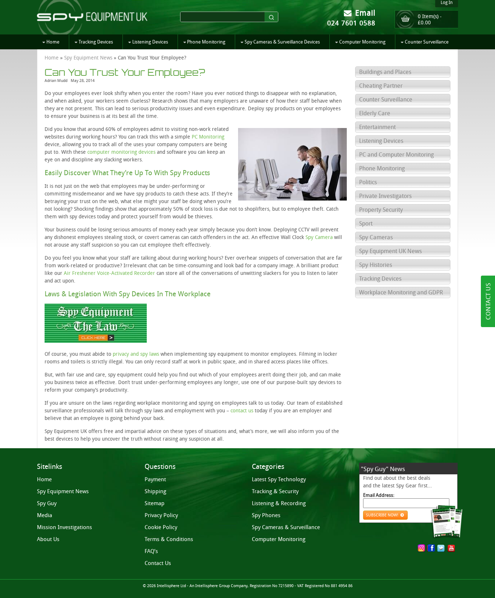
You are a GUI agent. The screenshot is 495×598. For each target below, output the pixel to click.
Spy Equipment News (88, 58)
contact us (241, 411)
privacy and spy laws (136, 354)
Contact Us (158, 563)
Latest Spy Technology (279, 479)
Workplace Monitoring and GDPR (401, 292)
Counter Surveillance (427, 42)
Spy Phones (266, 515)
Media (44, 515)
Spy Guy (47, 503)
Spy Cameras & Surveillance (286, 527)
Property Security (381, 209)
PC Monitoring (208, 137)
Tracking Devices (96, 42)
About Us (48, 539)
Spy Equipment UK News (390, 251)
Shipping (155, 491)
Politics (368, 182)
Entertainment (377, 127)
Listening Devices (150, 42)
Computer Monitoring (362, 42)
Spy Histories (375, 264)
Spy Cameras (376, 237)
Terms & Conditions (169, 539)
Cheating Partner (381, 85)
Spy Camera (319, 237)
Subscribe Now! (382, 515)
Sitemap (155, 503)
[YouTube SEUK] (451, 548)
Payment (155, 479)
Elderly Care (374, 113)
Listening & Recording (279, 503)
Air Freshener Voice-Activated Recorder (109, 273)
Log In (447, 2)
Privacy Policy (161, 515)
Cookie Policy (161, 527)
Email (364, 12)
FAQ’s (151, 551)
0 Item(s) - (430, 19)
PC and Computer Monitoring (396, 154)
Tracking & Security (275, 491)
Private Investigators (385, 196)
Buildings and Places (385, 72)
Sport (366, 223)
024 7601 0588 (351, 23)
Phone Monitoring (206, 42)
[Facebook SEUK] (432, 549)
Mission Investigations (64, 527)
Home (52, 42)
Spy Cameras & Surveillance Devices (282, 42)
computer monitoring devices (121, 152)
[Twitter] (441, 548)
